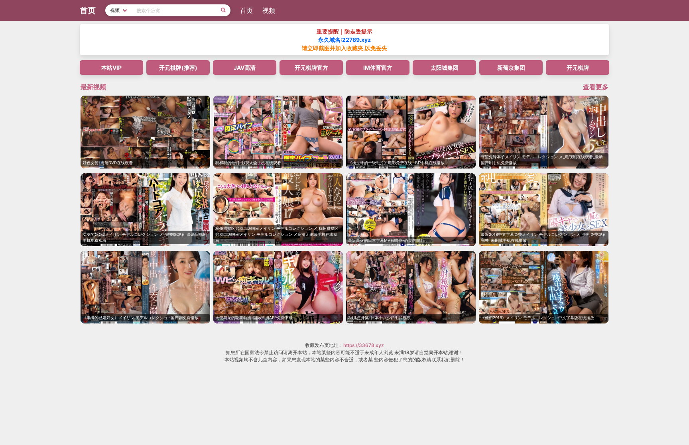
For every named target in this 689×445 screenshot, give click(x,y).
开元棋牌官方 (311, 67)
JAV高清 (245, 67)
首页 (246, 10)
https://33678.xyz (363, 345)
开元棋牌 (578, 67)
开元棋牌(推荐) (178, 67)
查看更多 (595, 87)
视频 (268, 10)
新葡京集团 (511, 67)
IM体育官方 (377, 67)
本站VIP (111, 67)
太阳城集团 (445, 67)
